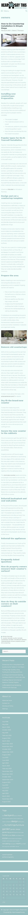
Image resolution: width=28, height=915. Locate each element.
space (8, 846)
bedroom (15, 815)
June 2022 (5, 788)
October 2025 (6, 730)
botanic (20, 815)
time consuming (5, 643)
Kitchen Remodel (7, 636)
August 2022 (6, 782)
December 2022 (7, 771)
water (14, 846)
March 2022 (6, 796)
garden (6, 829)
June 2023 (5, 760)
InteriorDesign (18, 835)
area (3, 815)
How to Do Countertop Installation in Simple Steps (12, 26)
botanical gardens (5, 818)
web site (17, 846)
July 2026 (5, 721)
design (14, 821)
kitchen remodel (11, 838)
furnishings (10, 825)
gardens (12, 832)
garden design (15, 829)
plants (14, 841)
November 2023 (7, 746)
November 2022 (7, 774)
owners (13, 641)
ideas (13, 835)
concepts (18, 818)
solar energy (4, 846)
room (18, 844)
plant (11, 841)
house (9, 835)
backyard (8, 815)
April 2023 (5, 763)
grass (22, 832)
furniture (20, 825)
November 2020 (7, 799)
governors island (18, 832)
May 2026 (5, 724)
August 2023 (6, 754)
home (4, 835)
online (8, 841)
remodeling (6, 843)
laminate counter (12, 638)
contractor (8, 821)
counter (5, 638)
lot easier (11, 639)
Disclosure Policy (7, 706)
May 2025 (5, 732)
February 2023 (6, 768)
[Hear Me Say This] (14, 5)
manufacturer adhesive (20, 639)
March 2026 (6, 727)
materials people (5, 641)
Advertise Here (7, 700)
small (24, 843)
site (21, 843)
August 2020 (6, 801)
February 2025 (6, 735)
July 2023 (5, 757)
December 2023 (7, 743)
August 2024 (6, 738)
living (16, 838)
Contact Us (5, 703)
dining (19, 821)
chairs (14, 818)
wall (11, 846)
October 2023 (6, 749)
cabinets (11, 818)
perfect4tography (8, 857)
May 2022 (5, 790)
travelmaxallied (7, 854)
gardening (5, 832)
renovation (13, 843)
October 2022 (6, 777)
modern (4, 841)
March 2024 (6, 741)
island (22, 835)
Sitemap (5, 708)
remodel (17, 841)
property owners (20, 641)
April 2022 (5, 793)
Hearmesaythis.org (18, 912)
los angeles (19, 838)
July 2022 (5, 785)
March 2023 (6, 765)
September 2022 (7, 779)
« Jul (3, 902)
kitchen (5, 838)
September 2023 (7, 752)
